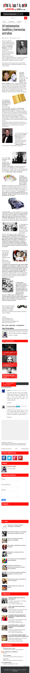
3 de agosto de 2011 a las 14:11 (19, 390)
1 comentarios (17, 622)
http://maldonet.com (7, 318)
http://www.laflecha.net (7, 319)
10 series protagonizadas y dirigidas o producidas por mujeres (17, 616)
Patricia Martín (11, 406)
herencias (19, 38)
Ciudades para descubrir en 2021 (10, 663)
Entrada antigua (25, 448)
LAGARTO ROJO (7, 662)
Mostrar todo (26, 665)
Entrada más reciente (6, 448)
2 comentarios (18, 641)
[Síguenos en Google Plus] (14, 460)
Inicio (16, 448)
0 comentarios (17, 603)
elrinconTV (6, 659)
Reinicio (5, 653)
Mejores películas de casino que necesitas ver (13, 660)
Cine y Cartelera (7, 655)
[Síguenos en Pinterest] (20, 460)
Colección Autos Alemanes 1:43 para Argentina (13, 649)
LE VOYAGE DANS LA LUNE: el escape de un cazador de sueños (16, 626)
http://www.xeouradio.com (8, 322)
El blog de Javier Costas (9, 648)
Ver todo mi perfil (11, 468)
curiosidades (13, 38)
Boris (8, 390)
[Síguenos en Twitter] (9, 460)
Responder (9, 402)
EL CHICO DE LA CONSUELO (10, 651)
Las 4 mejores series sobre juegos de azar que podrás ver (18, 635)
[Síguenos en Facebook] (4, 460)
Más (22, 603)
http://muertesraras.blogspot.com (10, 321)
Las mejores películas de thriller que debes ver (13, 656)
